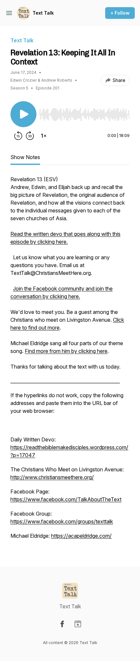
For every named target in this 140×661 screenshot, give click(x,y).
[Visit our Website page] (78, 624)
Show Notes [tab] (25, 157)
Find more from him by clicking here (66, 351)
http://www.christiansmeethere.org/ (52, 477)
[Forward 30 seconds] (30, 135)
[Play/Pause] (23, 114)
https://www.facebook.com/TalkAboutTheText (65, 499)
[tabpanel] (70, 360)
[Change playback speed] (43, 135)
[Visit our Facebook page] (62, 624)
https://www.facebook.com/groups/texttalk (61, 521)
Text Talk (43, 13)
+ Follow (120, 13)
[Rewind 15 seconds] (18, 135)
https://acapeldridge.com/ (81, 536)
